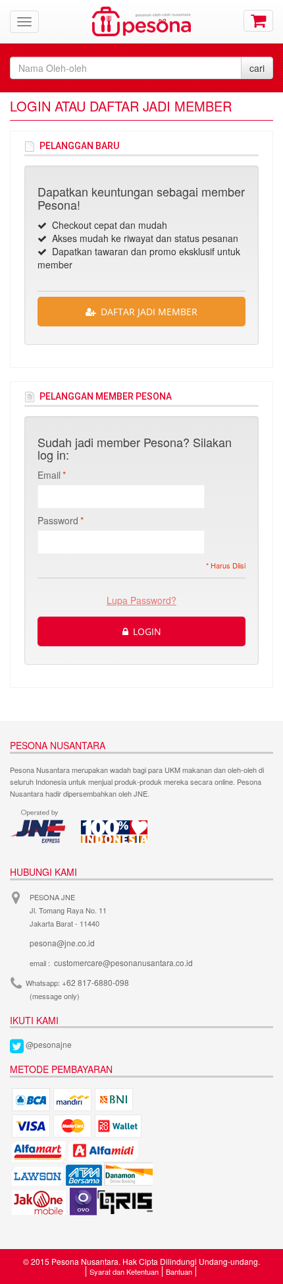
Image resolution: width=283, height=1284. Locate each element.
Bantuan (179, 1271)
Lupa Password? (141, 600)
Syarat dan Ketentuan (124, 1271)
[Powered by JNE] (39, 826)
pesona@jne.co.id (62, 942)
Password (58, 520)
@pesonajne (49, 1044)
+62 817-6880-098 (95, 982)
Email (49, 474)
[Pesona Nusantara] (141, 19)
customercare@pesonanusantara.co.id (123, 962)
